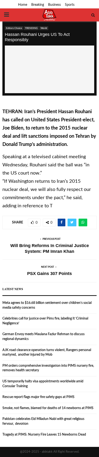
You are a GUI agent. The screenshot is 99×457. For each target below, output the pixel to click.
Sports (69, 5)
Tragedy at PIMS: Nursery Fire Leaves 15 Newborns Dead (44, 434)
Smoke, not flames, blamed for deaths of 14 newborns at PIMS (47, 408)
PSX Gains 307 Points (49, 273)
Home (22, 5)
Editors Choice (14, 28)
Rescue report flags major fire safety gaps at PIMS (38, 397)
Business (54, 5)
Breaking (37, 5)
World (44, 28)
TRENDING (31, 28)
